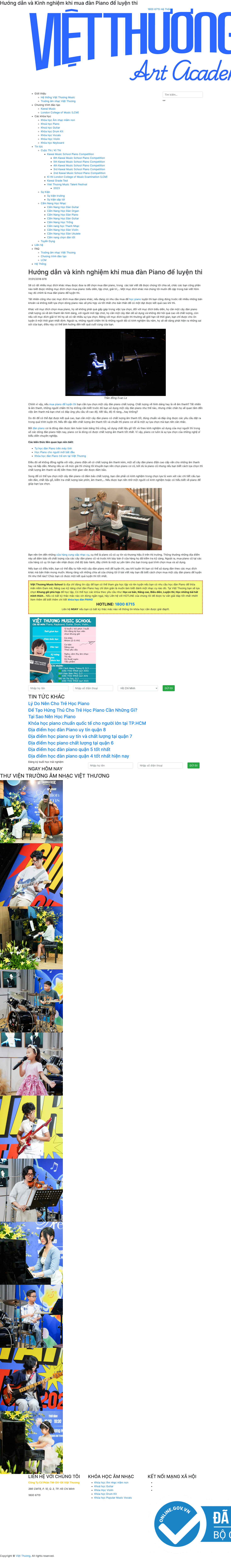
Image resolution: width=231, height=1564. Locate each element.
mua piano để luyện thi (62, 404)
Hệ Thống (166, 9)
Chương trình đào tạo (53, 256)
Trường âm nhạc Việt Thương (58, 101)
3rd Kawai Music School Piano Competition (79, 169)
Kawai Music (48, 108)
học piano (135, 299)
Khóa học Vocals (51, 135)
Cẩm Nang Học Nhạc (53, 203)
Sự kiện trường (56, 195)
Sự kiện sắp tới (56, 199)
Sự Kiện (45, 191)
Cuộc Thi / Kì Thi (51, 150)
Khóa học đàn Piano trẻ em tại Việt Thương (60, 455)
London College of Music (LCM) (60, 112)
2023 (56, 188)
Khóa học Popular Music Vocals (113, 1497)
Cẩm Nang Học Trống (60, 222)
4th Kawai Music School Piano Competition (79, 165)
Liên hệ (39, 244)
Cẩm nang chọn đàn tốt (61, 237)
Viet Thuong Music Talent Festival (67, 184)
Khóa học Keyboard (52, 142)
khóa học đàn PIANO (80, 599)
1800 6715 (154, 9)
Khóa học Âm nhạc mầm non (58, 120)
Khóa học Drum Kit (52, 131)
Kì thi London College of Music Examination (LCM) (77, 176)
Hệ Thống (40, 263)
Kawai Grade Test (57, 180)
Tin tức (39, 146)
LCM (43, 260)
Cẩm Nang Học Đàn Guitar (63, 207)
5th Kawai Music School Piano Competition (79, 161)
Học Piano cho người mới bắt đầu (55, 452)
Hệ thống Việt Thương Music (58, 97)
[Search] (164, 100)
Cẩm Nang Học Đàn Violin (62, 229)
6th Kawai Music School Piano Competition (79, 157)
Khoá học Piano (50, 123)
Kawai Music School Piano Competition (70, 154)
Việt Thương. (23, 1555)
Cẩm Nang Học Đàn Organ (63, 210)
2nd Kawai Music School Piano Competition (79, 173)
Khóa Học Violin (50, 139)
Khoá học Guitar (50, 127)
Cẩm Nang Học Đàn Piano (62, 214)
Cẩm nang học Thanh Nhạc (63, 226)
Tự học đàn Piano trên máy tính (53, 448)
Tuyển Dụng (48, 241)
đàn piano (39, 428)
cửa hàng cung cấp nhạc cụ (72, 554)
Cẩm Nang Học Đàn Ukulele (63, 233)
